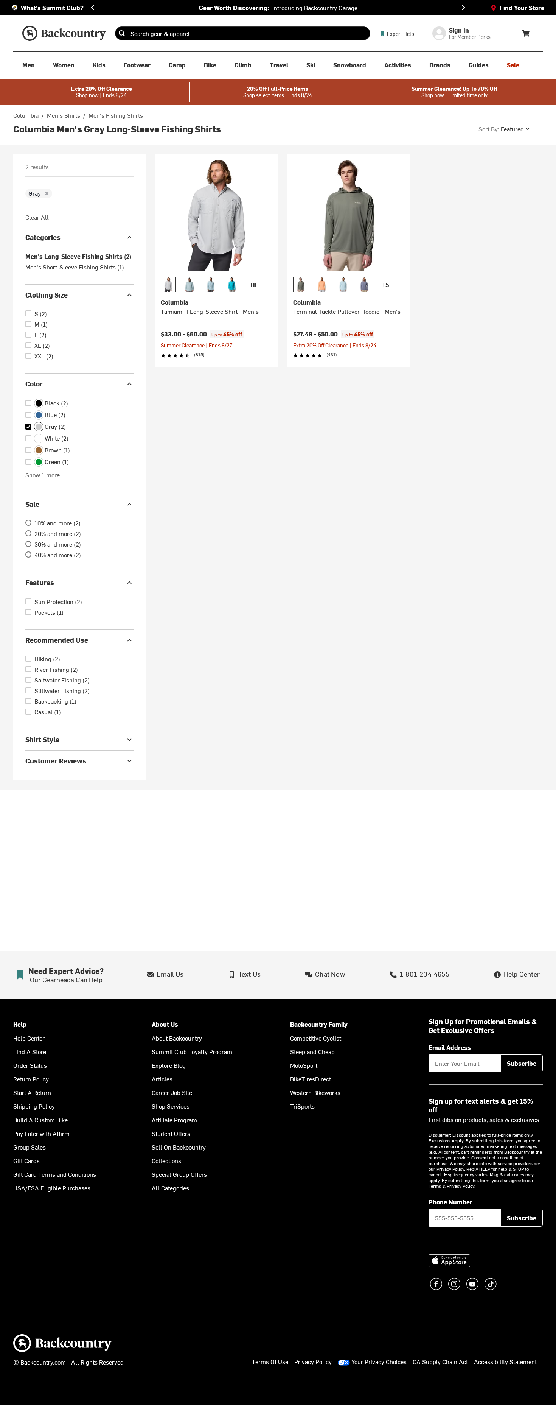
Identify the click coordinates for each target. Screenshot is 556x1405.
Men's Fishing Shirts (116, 115)
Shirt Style (42, 739)
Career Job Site (172, 1092)
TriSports (302, 1106)
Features (39, 582)
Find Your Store (522, 7)
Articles (162, 1079)
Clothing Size (46, 294)
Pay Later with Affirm (41, 1133)
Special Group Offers (179, 1174)
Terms (435, 1186)
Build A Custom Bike (40, 1119)
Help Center (29, 1038)
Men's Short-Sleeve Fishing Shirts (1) (74, 267)
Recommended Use (56, 640)
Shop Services (170, 1106)
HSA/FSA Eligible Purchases (51, 1188)
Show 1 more (42, 474)
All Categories (170, 1188)
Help (19, 1024)
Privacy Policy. (461, 1186)
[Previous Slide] (92, 7)
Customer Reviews (55, 760)
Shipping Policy (34, 1106)
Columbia (26, 115)
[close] (47, 193)
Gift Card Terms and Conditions (54, 1174)
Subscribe (521, 1063)
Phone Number (450, 1202)
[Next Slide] (463, 7)
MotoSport (303, 1065)
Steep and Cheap (312, 1051)
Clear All (37, 217)
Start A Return (32, 1092)
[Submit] (122, 33)
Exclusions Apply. (447, 1140)
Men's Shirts (63, 115)
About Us (165, 1024)
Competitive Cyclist (315, 1038)
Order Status (30, 1065)
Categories (43, 237)
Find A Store (29, 1051)
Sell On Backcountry (179, 1147)
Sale (32, 504)
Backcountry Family (319, 1024)
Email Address (450, 1047)
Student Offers (171, 1133)
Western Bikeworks (315, 1092)
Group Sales (29, 1147)
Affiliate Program (174, 1119)
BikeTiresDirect (310, 1079)
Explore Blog (169, 1065)
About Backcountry (177, 1038)
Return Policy (31, 1079)
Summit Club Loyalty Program (192, 1051)
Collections (166, 1160)
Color (34, 383)
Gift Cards (26, 1160)
